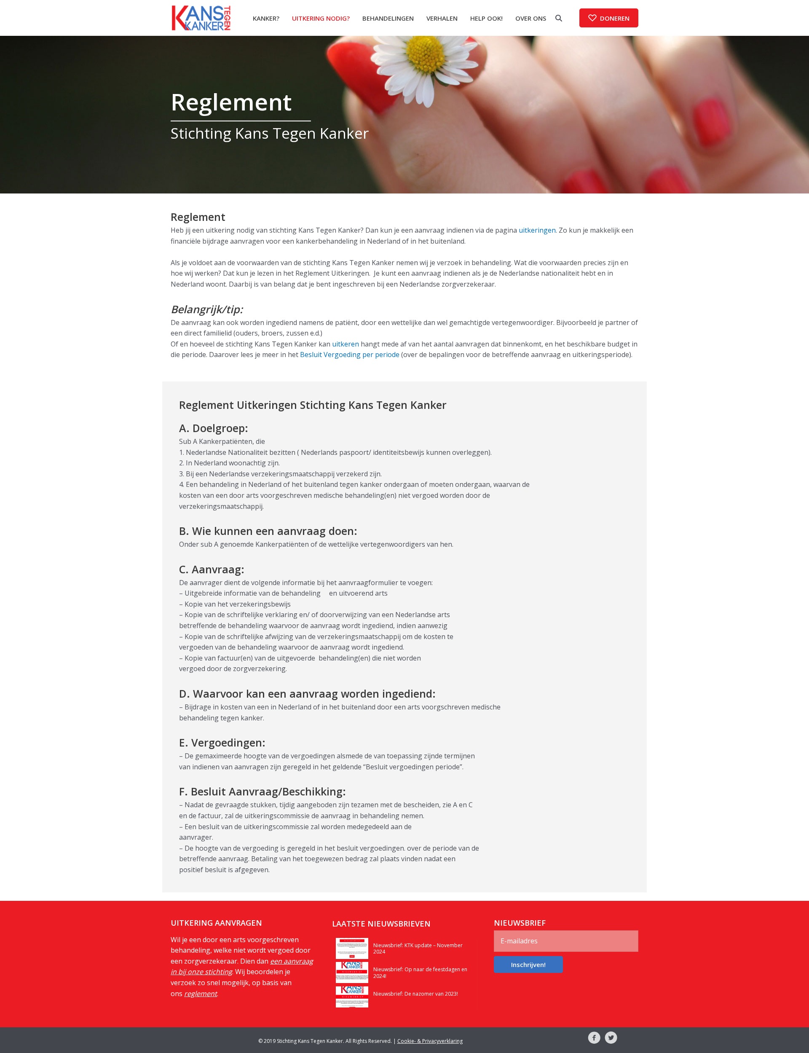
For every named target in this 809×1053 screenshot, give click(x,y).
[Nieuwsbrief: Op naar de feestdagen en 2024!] (352, 971)
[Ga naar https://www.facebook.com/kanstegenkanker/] (594, 1039)
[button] (608, 17)
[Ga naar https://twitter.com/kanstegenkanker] (611, 1039)
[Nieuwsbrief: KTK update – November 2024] (352, 947)
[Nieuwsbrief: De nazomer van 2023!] (352, 996)
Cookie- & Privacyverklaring (430, 1041)
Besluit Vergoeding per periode (349, 354)
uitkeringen (537, 230)
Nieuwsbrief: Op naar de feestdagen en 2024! (420, 973)
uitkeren (345, 344)
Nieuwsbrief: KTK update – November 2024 (418, 949)
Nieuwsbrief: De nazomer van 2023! (415, 993)
